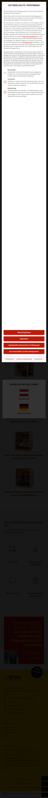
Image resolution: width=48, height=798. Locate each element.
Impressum (38, 359)
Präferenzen (10, 359)
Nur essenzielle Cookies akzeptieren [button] (24, 351)
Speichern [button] (24, 339)
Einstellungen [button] (27, 42)
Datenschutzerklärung (30, 36)
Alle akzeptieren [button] (24, 332)
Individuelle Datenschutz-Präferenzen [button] (24, 345)
